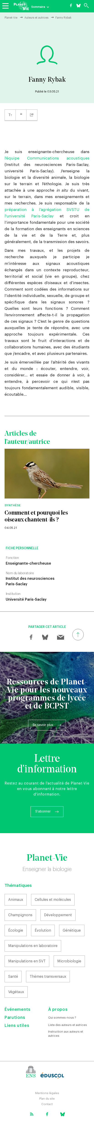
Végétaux (16, 992)
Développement (58, 915)
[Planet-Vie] (21, 5)
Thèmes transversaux (48, 976)
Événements (18, 1009)
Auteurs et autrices (36, 17)
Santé (13, 976)
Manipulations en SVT (27, 961)
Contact (47, 1104)
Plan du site (47, 1098)
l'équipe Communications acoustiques (47, 158)
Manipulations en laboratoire (32, 946)
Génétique (72, 930)
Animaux (15, 900)
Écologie (15, 930)
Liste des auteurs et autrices (67, 1024)
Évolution (43, 930)
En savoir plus (43, 725)
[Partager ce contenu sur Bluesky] (45, 637)
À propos (58, 1009)
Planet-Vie (11, 17)
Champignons (20, 915)
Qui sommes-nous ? (62, 1017)
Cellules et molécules (53, 900)
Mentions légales (47, 1093)
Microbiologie (69, 961)
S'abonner (43, 811)
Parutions (15, 1017)
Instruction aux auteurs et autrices (65, 1033)
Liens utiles (17, 1025)
